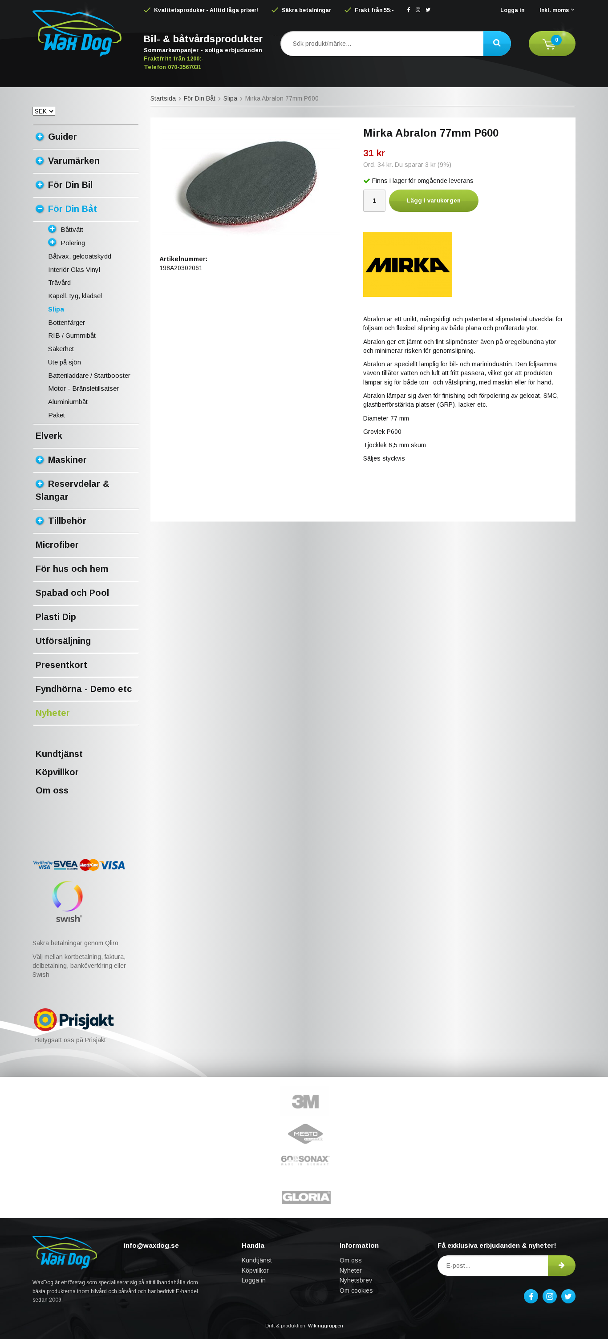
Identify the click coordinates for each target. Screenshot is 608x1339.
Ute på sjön (64, 362)
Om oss (52, 790)
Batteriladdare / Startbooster (89, 375)
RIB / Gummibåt (72, 335)
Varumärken (74, 161)
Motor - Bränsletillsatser (83, 388)
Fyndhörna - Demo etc (84, 689)
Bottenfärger (66, 322)
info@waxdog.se (151, 1245)
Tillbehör (67, 521)
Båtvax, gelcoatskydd (79, 256)
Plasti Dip (56, 617)
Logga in (512, 10)
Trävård (59, 282)
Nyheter (53, 713)
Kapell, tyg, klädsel (75, 295)
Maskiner (67, 460)
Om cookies (356, 1290)
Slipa (56, 309)
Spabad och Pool (72, 593)
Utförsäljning (63, 641)
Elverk (49, 436)
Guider (62, 137)
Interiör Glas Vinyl (74, 269)
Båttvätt (72, 229)
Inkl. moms (554, 10)
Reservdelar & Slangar (72, 490)
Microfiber (57, 545)
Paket (56, 415)
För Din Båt (72, 209)
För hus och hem (72, 569)
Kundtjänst (59, 754)
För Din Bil (70, 185)
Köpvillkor (57, 772)
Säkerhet (61, 348)
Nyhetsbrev (356, 1280)
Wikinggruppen (325, 1325)
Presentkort (61, 665)
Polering (73, 243)
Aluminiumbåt (68, 401)
